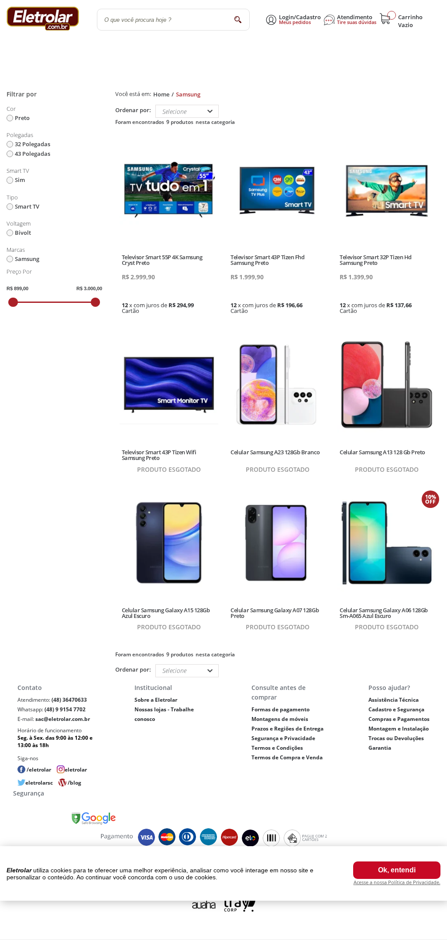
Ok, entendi (397, 870)
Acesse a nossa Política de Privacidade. (397, 882)
